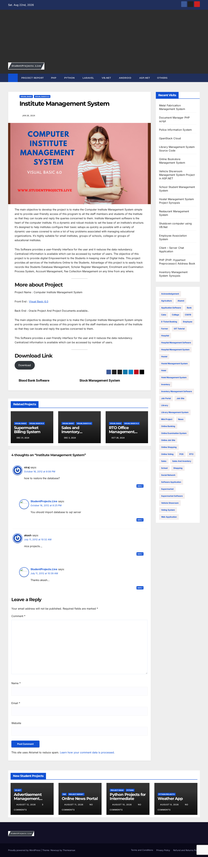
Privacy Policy (163, 850)
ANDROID (124, 77)
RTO (191, 454)
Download (24, 365)
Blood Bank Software (34, 380)
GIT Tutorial (179, 328)
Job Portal (166, 398)
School (164, 468)
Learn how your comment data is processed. (87, 752)
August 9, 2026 (169, 804)
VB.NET (106, 77)
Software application (171, 482)
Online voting (167, 454)
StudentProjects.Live (44, 501)
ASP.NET (144, 77)
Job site (180, 398)
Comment (18, 616)
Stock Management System (99, 380)
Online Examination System (174, 433)
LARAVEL (88, 77)
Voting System (168, 510)
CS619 (188, 314)
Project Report (76, 794)
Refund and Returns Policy (186, 850)
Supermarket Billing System (27, 429)
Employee (187, 321)
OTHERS (162, 77)
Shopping (177, 468)
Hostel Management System (174, 363)
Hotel (163, 370)
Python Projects (167, 794)
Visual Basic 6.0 (42, 96)
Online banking (168, 426)
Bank (189, 307)
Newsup (55, 850)
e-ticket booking (169, 321)
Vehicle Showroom (170, 503)
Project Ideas (117, 790)
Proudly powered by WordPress (24, 850)
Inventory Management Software (176, 391)
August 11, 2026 (74, 804)
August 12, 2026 (26, 804)
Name (16, 683)
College (175, 314)
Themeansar (69, 850)
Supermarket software (172, 496)
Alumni (181, 301)
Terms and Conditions (141, 850)
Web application (169, 517)
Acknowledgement (170, 294)
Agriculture (166, 301)
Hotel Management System (174, 377)
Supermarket (167, 489)
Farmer (164, 328)
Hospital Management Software (176, 342)
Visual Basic (26, 96)
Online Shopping (169, 447)
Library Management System (174, 412)
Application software (171, 307)
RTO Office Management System (121, 431)
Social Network (168, 475)
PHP (53, 77)
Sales (163, 461)
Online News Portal (80, 798)
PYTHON (69, 77)
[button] (198, 77)
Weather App (170, 798)
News (180, 419)
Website (16, 723)
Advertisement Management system (27, 798)
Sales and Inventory (181, 461)
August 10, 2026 (122, 804)
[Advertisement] (104, 38)
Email (15, 703)
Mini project (166, 419)
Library (164, 405)
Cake (163, 314)
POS (181, 454)
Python (130, 790)
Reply (140, 486)
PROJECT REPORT (32, 77)
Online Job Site (168, 440)
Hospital (165, 335)
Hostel (164, 356)
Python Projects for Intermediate (128, 796)
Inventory (165, 384)
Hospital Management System (175, 349)
